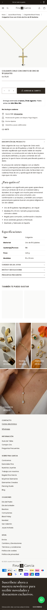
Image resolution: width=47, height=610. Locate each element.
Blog (3, 490)
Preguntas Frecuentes (10, 448)
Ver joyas (6, 364)
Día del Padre (7, 502)
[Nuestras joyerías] (43, 2)
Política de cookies (9, 551)
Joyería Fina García (14, 562)
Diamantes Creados (10, 482)
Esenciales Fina (8, 464)
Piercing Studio (8, 486)
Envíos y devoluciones (12, 270)
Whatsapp (6, 429)
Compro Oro (7, 445)
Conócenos (6, 460)
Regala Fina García (9, 475)
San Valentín (7, 524)
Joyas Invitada (7, 528)
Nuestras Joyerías (9, 468)
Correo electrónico (9, 424)
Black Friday (6, 516)
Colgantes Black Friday (32, 15)
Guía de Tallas (7, 441)
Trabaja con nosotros (10, 471)
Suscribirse (37, 607)
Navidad (5, 520)
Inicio (3, 15)
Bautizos (5, 509)
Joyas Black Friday (14, 15)
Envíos (4, 540)
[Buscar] (7, 8)
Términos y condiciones (11, 547)
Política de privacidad (10, 554)
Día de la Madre (8, 505)
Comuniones (7, 513)
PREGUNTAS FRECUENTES (11, 275)
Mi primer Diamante (10, 479)
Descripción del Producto (13, 142)
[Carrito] (44, 8)
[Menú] (3, 8)
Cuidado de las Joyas (11, 265)
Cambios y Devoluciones (12, 543)
